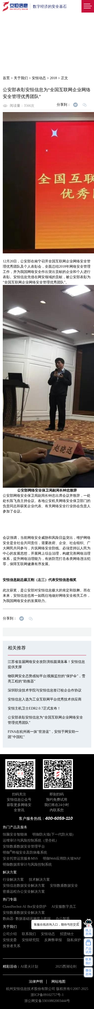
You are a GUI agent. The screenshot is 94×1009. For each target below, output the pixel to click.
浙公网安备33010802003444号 (47, 1001)
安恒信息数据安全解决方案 (24, 885)
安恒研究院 (30, 940)
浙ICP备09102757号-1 (47, 995)
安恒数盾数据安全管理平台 (24, 846)
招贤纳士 (67, 934)
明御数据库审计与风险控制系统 (27, 864)
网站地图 (58, 981)
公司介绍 (10, 934)
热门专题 (10, 899)
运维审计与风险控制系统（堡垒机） (31, 840)
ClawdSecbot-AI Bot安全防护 (24, 907)
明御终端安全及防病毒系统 (25, 852)
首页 (6, 78)
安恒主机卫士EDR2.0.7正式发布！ (34, 708)
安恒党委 (10, 940)
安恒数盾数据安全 (64, 885)
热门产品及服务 (15, 827)
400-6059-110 (59, 818)
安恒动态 (39, 78)
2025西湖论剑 (65, 966)
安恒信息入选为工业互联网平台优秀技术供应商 (44, 699)
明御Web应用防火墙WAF (62, 858)
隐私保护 (74, 940)
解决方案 (10, 872)
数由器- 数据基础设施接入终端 (27, 919)
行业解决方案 (13, 879)
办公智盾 (63, 919)
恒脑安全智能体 (15, 834)
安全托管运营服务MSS (20, 858)
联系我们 (29, 934)
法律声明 (36, 981)
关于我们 (21, 78)
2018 (53, 78)
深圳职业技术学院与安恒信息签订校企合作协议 (44, 690)
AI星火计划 (29, 966)
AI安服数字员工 (63, 907)
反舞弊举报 (53, 940)
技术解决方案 (39, 879)
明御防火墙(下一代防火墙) (52, 834)
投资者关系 (11, 946)
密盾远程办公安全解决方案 (24, 891)
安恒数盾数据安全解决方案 (24, 913)
